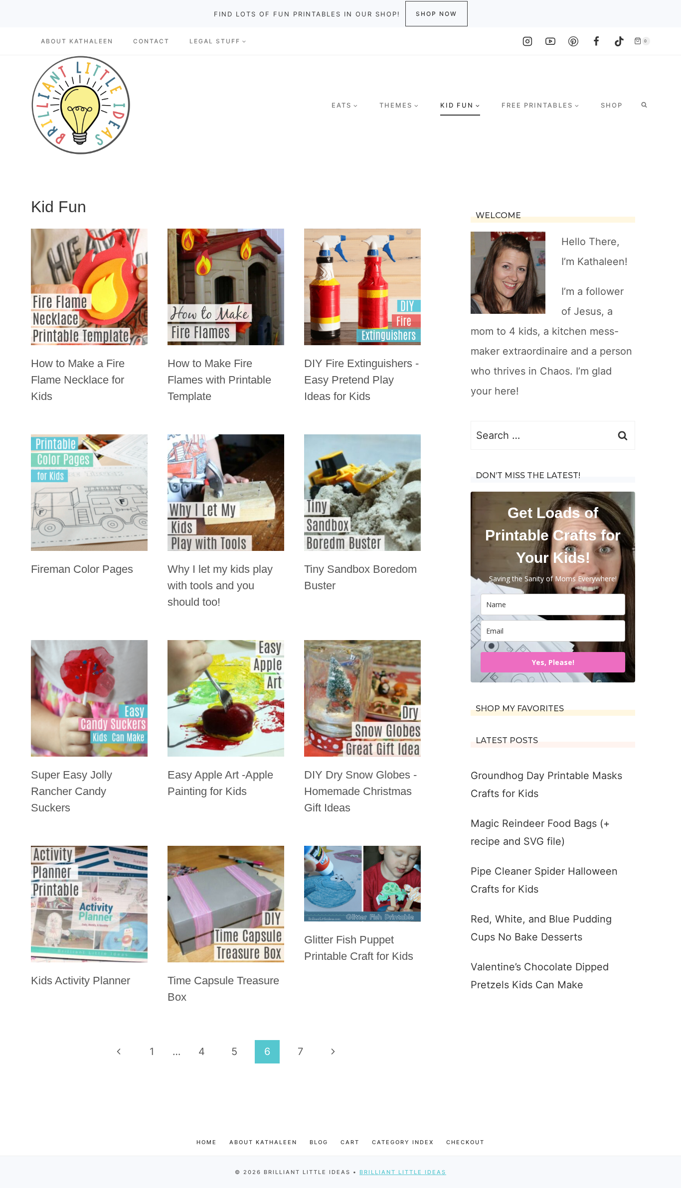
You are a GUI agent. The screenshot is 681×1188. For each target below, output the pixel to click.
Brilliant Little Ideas (402, 1172)
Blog (319, 1142)
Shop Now (436, 13)
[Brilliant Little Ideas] (81, 105)
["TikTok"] (619, 41)
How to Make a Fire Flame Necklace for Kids (78, 379)
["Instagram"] (527, 41)
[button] (243, 41)
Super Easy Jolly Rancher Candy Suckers (71, 791)
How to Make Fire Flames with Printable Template (219, 379)
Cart (349, 1142)
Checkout (465, 1142)
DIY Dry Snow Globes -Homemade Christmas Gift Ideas (360, 791)
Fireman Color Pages (82, 569)
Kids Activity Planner (80, 980)
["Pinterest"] (573, 41)
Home (206, 1142)
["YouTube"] (550, 41)
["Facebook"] (596, 41)
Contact (151, 41)
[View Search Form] (644, 105)
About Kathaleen (77, 41)
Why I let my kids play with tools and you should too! (220, 585)
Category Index (403, 1142)
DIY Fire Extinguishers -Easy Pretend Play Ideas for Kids (361, 379)
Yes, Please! (553, 662)
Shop (612, 105)
